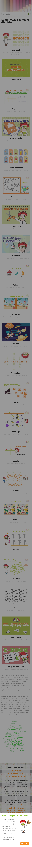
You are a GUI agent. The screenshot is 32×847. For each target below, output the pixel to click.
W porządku (24, 844)
